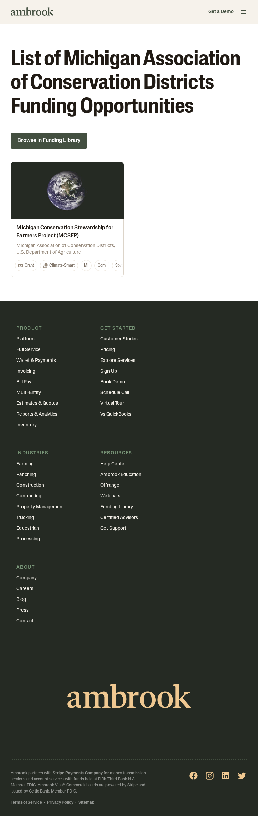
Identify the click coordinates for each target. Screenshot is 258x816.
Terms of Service (26, 803)
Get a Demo (221, 11)
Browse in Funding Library (48, 140)
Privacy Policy (60, 803)
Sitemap (86, 803)
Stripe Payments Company (78, 773)
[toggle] (243, 12)
